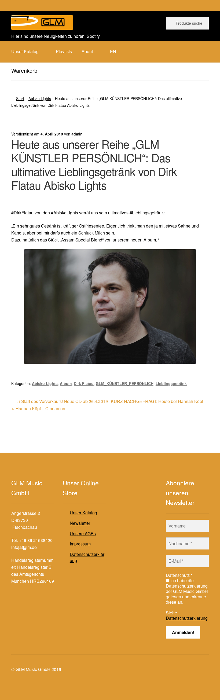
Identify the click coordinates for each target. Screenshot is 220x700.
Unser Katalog (83, 513)
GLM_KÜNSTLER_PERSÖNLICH (124, 383)
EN (113, 51)
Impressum (80, 544)
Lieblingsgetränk (171, 383)
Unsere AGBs (83, 533)
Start (20, 98)
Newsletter (80, 523)
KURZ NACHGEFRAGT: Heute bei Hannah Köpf (157, 401)
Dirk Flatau (84, 383)
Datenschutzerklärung (87, 557)
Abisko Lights (39, 98)
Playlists (64, 51)
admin (77, 134)
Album (66, 383)
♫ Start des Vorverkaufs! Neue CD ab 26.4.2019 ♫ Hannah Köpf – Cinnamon (59, 405)
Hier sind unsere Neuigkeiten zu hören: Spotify (55, 36)
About (87, 51)
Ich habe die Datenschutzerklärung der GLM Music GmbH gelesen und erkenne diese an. (187, 591)
